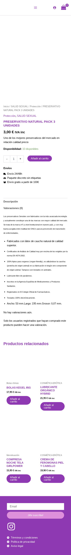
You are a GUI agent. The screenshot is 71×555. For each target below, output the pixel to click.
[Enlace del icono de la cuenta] (54, 7)
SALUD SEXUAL (19, 106)
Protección (35, 106)
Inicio (6, 106)
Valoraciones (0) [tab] (13, 208)
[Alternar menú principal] (35, 7)
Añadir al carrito (39, 158)
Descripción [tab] (10, 201)
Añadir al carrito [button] (15, 400)
